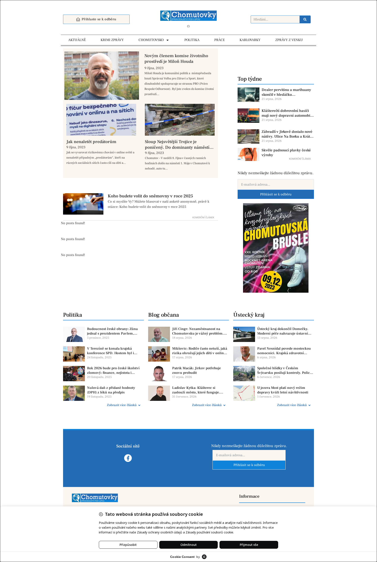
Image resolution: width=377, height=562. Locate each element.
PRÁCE (219, 40)
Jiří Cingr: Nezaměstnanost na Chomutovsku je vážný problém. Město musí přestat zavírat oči (198, 331)
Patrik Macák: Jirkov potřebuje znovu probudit (196, 370)
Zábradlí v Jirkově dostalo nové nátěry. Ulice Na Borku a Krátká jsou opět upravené (288, 134)
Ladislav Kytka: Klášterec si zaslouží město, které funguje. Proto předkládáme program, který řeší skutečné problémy (199, 390)
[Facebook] (188, 26)
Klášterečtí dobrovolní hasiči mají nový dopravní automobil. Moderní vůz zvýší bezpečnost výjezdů (287, 113)
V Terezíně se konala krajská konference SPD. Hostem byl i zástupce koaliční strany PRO (110, 350)
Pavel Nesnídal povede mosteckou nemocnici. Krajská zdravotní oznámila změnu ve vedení (284, 350)
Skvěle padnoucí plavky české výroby (286, 152)
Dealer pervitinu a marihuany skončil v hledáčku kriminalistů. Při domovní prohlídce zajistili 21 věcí (286, 92)
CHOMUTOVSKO (151, 40)
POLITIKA (191, 40)
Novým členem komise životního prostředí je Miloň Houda (176, 58)
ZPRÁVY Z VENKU (289, 40)
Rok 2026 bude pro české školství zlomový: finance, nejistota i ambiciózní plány (113, 370)
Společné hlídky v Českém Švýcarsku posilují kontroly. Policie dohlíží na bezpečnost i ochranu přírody (285, 370)
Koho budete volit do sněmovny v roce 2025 (150, 196)
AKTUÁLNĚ (77, 40)
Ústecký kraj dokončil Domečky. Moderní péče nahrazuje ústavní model (282, 331)
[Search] (305, 19)
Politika (72, 315)
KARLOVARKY (250, 40)
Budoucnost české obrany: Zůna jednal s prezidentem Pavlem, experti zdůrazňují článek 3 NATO (114, 331)
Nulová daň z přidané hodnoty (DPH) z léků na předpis (111, 390)
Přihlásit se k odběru (275, 194)
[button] (103, 405)
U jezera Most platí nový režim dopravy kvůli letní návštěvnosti (282, 390)
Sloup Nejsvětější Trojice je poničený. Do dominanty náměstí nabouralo (177, 144)
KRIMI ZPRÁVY (112, 40)
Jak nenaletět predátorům (91, 142)
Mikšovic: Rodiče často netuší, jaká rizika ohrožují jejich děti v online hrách (199, 350)
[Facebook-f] (128, 458)
